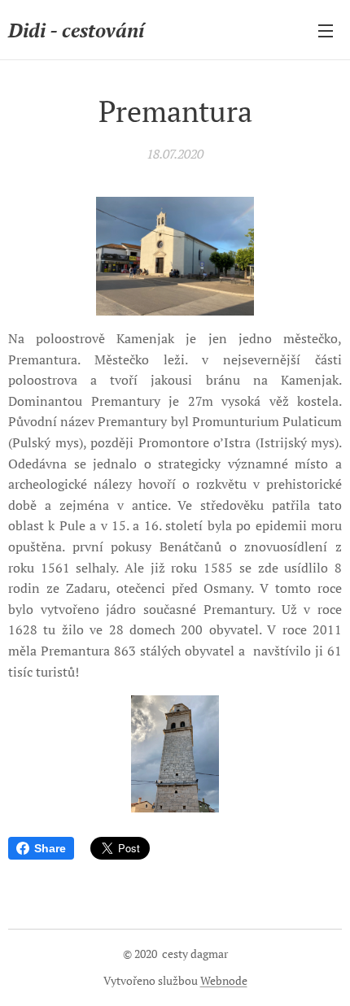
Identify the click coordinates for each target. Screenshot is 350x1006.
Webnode (223, 980)
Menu (325, 30)
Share (50, 848)
